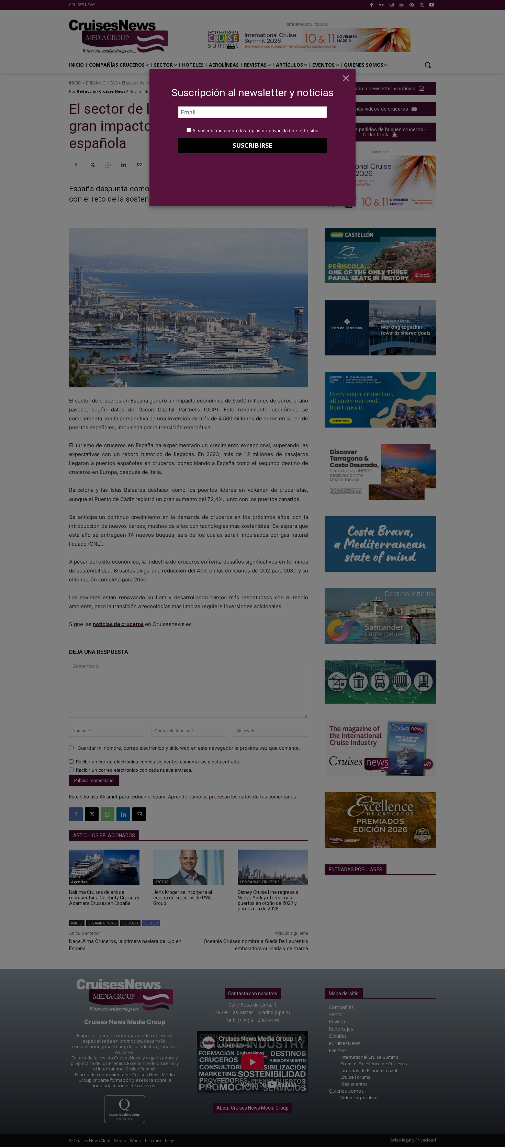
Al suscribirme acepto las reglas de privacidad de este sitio (255, 130)
